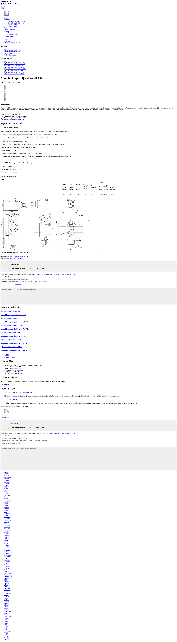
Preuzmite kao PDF (19, 119)
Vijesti (6, 28)
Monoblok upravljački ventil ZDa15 (14, 322)
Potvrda (10, 33)
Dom (5, 18)
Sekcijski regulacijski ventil (16, 23)
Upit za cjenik (5, 384)
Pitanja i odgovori (9, 29)
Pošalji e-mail (5, 417)
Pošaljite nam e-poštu (7, 119)
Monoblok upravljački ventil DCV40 (15, 70)
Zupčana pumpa (13, 24)
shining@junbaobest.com (9, 3)
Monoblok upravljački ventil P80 (14, 67)
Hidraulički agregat (13, 26)
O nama (6, 31)
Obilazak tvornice (13, 34)
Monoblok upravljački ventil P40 (14, 74)
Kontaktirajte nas (9, 36)
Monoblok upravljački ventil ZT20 (14, 64)
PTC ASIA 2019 (10, 399)
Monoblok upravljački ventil (16, 21)
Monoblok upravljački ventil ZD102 (14, 350)
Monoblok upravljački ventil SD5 (16, 258)
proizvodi (7, 19)
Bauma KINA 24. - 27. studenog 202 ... (19, 392)
